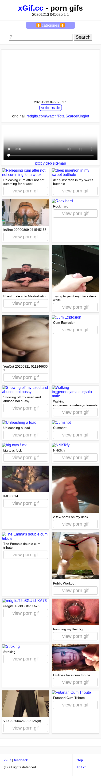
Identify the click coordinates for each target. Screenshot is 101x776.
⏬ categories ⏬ (50, 25)
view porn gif (25, 190)
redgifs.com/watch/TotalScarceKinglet (58, 116)
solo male (50, 107)
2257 (7, 760)
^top (80, 760)
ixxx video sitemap (50, 163)
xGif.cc (30, 8)
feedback (21, 760)
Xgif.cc (81, 767)
